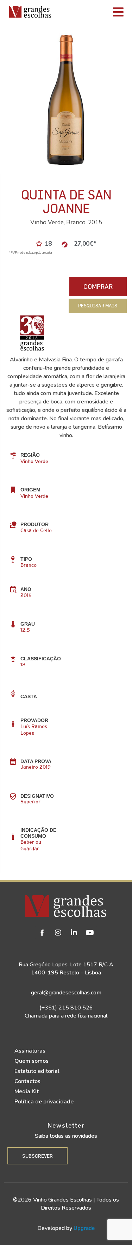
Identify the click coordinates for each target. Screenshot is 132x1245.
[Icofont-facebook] (42, 933)
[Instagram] (58, 933)
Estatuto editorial (36, 1071)
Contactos (27, 1081)
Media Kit (26, 1091)
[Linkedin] (74, 933)
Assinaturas (29, 1051)
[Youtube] (90, 933)
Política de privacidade (44, 1101)
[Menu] (93, 12)
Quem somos (31, 1061)
